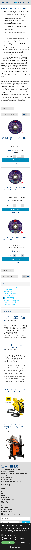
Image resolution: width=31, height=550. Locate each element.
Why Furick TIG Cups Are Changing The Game (13, 346)
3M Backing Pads (9, 297)
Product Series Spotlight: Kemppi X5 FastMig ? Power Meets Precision (14, 426)
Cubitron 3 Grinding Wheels (12, 301)
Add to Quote (15, 163)
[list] (28, 114)
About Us (4, 488)
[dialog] (15, 536)
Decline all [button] (22, 542)
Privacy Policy (5, 497)
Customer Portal (6, 511)
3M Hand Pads (8, 295)
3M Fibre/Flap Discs (10, 293)
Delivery (4, 492)
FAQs (3, 493)
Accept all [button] (8, 542)
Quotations (5, 506)
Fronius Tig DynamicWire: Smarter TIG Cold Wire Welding (15, 317)
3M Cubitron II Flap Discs (11, 299)
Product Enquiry (6, 509)
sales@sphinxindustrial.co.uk (12, 481)
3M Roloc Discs (8, 291)
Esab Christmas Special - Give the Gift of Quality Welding (15, 390)
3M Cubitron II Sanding (11, 304)
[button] (15, 547)
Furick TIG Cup (21, 375)
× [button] (29, 525)
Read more (22, 532)
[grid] (24, 114)
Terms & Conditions (7, 499)
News (3, 495)
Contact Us (5, 490)
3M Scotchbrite (8, 289)
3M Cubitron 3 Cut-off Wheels (13, 288)
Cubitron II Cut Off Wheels (12, 302)
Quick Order (5, 507)
